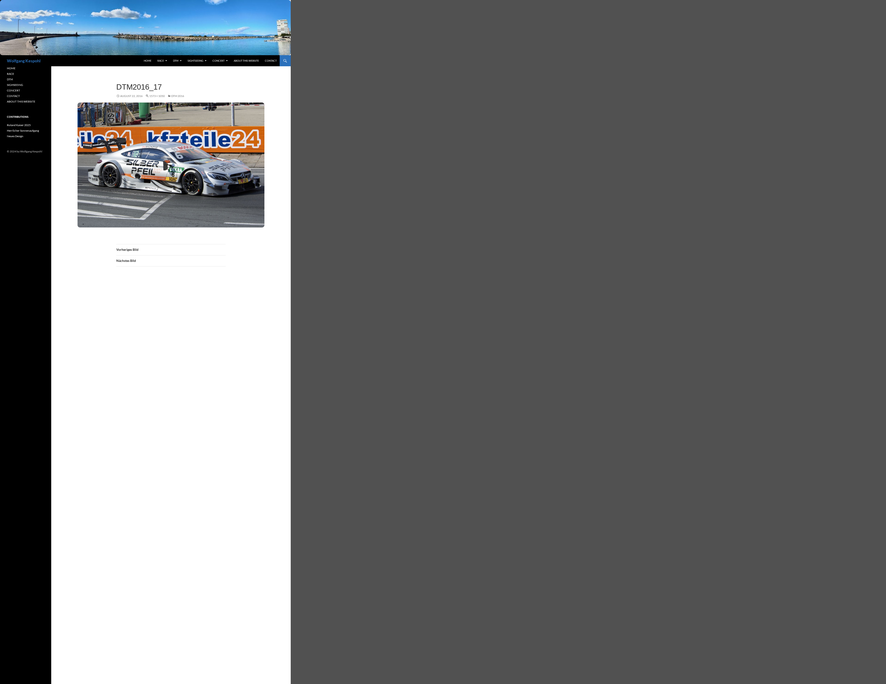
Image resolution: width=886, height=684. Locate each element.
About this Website (246, 60)
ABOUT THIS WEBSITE (21, 101)
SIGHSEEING (15, 85)
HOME (11, 68)
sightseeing (195, 60)
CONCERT (13, 90)
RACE (160, 60)
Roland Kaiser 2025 (19, 125)
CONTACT (13, 96)
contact (271, 60)
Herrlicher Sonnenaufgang (23, 130)
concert (218, 60)
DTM (175, 60)
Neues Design (15, 136)
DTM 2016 (177, 96)
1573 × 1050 (157, 96)
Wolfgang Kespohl (24, 60)
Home (147, 60)
